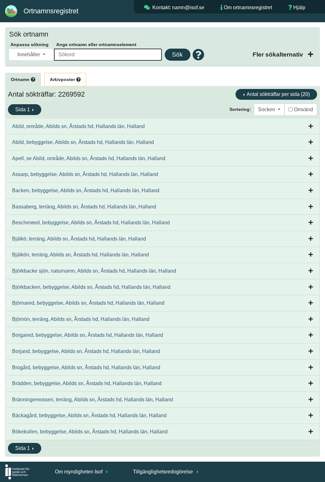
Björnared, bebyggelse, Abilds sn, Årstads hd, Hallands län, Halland (88, 303)
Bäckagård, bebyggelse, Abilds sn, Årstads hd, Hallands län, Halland (89, 415)
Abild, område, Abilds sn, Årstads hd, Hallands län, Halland (78, 126)
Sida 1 (23, 109)
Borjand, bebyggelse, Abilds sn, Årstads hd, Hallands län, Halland (86, 351)
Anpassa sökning (29, 44)
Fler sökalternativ (279, 54)
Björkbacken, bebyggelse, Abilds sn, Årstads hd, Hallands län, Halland (91, 287)
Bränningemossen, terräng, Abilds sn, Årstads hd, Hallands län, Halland (92, 399)
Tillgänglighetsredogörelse (163, 471)
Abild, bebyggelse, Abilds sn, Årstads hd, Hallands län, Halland (83, 142)
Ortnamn (21, 79)
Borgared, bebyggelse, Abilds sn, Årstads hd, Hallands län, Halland (87, 335)
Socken (267, 109)
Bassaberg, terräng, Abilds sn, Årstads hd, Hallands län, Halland (84, 206)
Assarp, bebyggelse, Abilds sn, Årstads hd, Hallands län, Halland (85, 174)
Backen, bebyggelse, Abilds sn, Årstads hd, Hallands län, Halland (85, 190)
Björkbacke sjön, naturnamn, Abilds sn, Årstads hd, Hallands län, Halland (94, 271)
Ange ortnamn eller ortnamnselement (96, 44)
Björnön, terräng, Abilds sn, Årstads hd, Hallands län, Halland (80, 319)
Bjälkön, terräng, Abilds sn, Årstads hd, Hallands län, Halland (80, 254)
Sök (177, 54)
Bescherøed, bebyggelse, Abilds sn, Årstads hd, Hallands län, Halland (91, 222)
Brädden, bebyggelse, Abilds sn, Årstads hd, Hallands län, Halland (87, 383)
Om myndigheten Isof (79, 471)
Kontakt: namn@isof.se (178, 7)
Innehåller (29, 54)
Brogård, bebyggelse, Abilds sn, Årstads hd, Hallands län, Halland (86, 367)
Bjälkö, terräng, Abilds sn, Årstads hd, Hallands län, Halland (79, 238)
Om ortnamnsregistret (248, 7)
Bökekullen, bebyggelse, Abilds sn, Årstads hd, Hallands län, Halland (90, 431)
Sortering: (240, 109)
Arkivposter (63, 79)
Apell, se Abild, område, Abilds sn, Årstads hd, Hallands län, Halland (88, 158)
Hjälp (299, 7)
